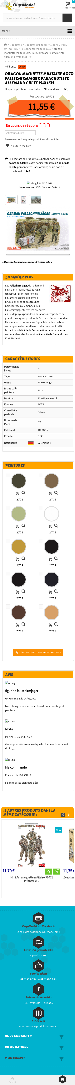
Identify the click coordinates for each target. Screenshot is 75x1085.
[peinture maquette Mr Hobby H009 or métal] (18, 546)
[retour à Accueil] (5, 44)
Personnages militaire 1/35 (36, 48)
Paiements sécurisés (39, 997)
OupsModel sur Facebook (38, 926)
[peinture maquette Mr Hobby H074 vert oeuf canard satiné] (18, 514)
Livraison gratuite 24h (38, 950)
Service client (38, 974)
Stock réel (38, 1021)
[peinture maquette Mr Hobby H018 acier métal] (18, 579)
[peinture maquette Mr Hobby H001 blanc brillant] (51, 514)
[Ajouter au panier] (56, 872)
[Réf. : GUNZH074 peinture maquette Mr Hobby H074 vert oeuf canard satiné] (23, 526)
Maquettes (16, 44)
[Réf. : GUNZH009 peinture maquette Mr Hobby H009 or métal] (23, 559)
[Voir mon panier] (62, 1079)
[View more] (48, 872)
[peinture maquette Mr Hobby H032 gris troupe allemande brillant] (51, 579)
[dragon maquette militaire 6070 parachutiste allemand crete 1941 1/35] (11, 200)
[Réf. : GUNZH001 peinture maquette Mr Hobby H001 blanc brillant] (56, 526)
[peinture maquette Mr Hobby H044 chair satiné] (51, 612)
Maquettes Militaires (36, 44)
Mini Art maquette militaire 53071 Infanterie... (31, 879)
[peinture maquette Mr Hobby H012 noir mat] (51, 546)
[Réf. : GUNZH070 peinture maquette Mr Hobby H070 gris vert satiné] (23, 493)
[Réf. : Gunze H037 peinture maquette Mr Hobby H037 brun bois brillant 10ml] (23, 624)
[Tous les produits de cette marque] (61, 293)
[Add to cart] (17, 493)
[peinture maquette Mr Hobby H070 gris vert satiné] (18, 481)
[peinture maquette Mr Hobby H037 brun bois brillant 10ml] (18, 612)
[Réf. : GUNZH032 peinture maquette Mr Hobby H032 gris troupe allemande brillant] (56, 591)
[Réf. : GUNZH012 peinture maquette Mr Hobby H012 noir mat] (56, 559)
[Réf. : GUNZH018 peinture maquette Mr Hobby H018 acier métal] (23, 591)
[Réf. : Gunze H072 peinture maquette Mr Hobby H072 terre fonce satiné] (56, 493)
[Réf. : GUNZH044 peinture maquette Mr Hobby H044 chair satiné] (56, 624)
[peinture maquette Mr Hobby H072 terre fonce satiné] (51, 481)
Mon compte (15, 1058)
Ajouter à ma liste (20, 146)
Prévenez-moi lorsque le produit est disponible (31, 139)
